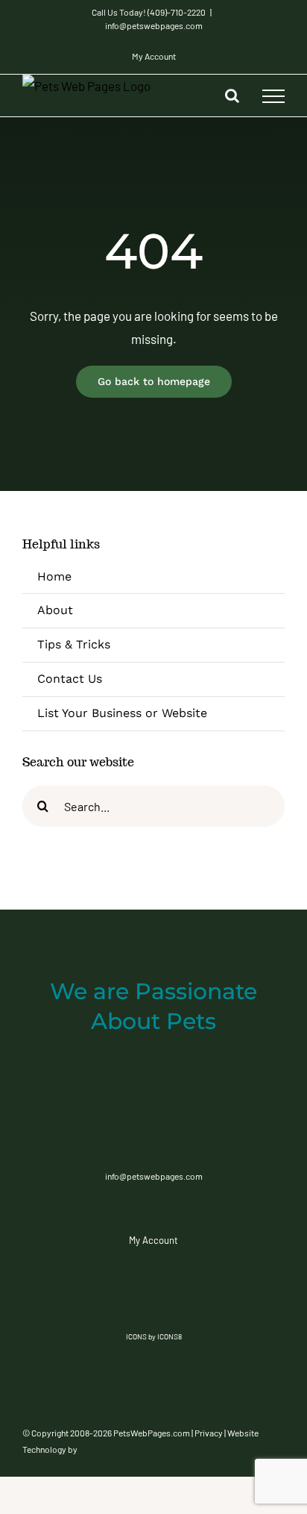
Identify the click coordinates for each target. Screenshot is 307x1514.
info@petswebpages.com (154, 25)
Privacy (208, 1432)
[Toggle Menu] (273, 96)
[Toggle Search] (232, 95)
